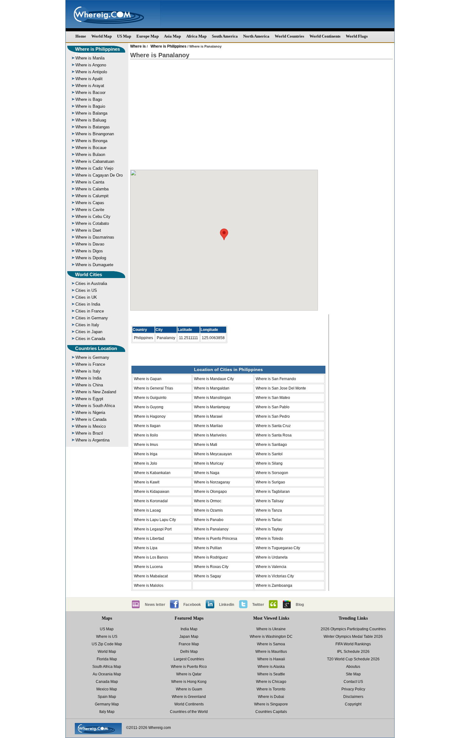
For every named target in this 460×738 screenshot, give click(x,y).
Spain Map (107, 696)
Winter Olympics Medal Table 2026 (353, 636)
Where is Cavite (89, 209)
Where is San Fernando (276, 379)
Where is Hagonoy (150, 416)
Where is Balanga (91, 113)
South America (225, 36)
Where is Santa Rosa (274, 435)
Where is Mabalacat (151, 576)
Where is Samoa (271, 644)
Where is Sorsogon (272, 473)
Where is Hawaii (271, 659)
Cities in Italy (87, 325)
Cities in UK (86, 297)
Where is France (90, 364)
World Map (101, 36)
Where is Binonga (91, 140)
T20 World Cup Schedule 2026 (353, 659)
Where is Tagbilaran (273, 491)
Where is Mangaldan (211, 388)
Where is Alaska (271, 666)
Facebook (192, 604)
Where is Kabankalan (152, 473)
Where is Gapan (147, 379)
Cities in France (89, 311)
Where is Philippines (169, 46)
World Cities (88, 274)
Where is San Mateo (273, 397)
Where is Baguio (90, 106)
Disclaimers (353, 696)
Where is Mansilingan (212, 397)
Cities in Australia (91, 283)
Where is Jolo (145, 463)
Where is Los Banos (151, 557)
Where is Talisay (270, 501)
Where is (138, 46)
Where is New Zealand (95, 392)
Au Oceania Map (107, 674)
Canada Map (107, 681)
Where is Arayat (89, 85)
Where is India (88, 378)
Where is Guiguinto (150, 397)
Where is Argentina (92, 440)
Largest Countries (189, 659)
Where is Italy (87, 371)
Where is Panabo (208, 520)
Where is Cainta (89, 182)
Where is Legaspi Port (152, 529)
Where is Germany (92, 357)
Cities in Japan (88, 331)
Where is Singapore (271, 704)
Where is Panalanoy (211, 529)
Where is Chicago (271, 681)
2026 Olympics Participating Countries (353, 629)
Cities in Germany (91, 318)
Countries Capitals (271, 712)
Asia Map (172, 36)
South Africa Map (106, 666)
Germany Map (107, 704)
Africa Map (196, 36)
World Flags (357, 36)
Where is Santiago (271, 444)
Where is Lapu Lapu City (155, 520)
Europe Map (147, 36)
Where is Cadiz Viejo (94, 168)
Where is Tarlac (269, 520)
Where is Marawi (208, 416)
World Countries (289, 36)
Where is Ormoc (207, 501)
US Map (124, 36)
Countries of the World (189, 712)
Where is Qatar (189, 674)
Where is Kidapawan (151, 491)
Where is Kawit (146, 482)
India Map (189, 629)
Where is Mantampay (212, 407)
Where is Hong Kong (189, 681)
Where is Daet (88, 230)
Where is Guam (189, 689)
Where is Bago (88, 99)
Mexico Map (106, 689)
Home (80, 36)
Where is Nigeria (90, 412)
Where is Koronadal (151, 501)
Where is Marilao (208, 426)
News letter (155, 604)
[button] (224, 234)
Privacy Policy (353, 689)
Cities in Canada (90, 338)
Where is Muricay (208, 463)
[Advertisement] (261, 114)
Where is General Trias (153, 388)
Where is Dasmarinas (94, 237)
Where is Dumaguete (94, 264)
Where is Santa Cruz (273, 426)
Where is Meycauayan (213, 454)
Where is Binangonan (94, 134)
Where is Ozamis (208, 510)
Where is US (106, 636)
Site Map (353, 674)
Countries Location (96, 348)
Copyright (353, 704)
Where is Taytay (269, 529)
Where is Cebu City (92, 216)
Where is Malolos (148, 585)
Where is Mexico (90, 426)
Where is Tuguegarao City (278, 548)
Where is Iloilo (146, 435)
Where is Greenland (189, 696)
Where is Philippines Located (97, 51)
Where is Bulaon (90, 154)
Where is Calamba (92, 189)
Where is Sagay (207, 576)
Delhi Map (189, 651)
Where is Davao (89, 244)
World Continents (324, 36)
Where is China (89, 385)
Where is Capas (89, 202)
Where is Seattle (271, 674)
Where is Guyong (148, 407)
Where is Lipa (145, 548)
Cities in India (87, 304)
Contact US (353, 681)
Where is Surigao (270, 482)
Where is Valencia (271, 567)
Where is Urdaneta (272, 557)
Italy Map (107, 712)
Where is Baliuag (90, 120)
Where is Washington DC (271, 636)
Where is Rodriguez (211, 557)
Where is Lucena (148, 567)
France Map (189, 644)
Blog (300, 604)
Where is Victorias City (275, 576)
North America (256, 36)
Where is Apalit (89, 78)
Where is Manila (90, 58)
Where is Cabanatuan (94, 161)
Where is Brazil (89, 433)
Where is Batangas (92, 127)
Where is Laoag (147, 510)
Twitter (258, 604)
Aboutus (353, 666)
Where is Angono (90, 65)
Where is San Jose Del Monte (281, 388)
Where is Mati (205, 444)
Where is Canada (90, 419)
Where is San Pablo (272, 407)
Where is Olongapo (210, 491)
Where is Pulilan (208, 548)
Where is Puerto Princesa (215, 538)
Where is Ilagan (147, 426)
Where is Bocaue (90, 147)
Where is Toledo (269, 538)
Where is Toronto (271, 689)
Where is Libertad (149, 538)
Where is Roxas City (211, 567)
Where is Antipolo (91, 72)
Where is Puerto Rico (189, 666)
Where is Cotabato (92, 223)
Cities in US (86, 290)
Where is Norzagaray (212, 482)
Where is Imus (146, 444)
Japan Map (188, 636)
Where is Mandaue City (214, 379)
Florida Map (107, 659)
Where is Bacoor (90, 92)
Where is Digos (89, 251)
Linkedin (226, 604)
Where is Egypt (89, 398)
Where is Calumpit (92, 196)
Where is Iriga (145, 454)
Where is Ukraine (271, 629)
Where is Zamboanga (274, 585)
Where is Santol (269, 454)
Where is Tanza (269, 510)
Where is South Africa (95, 405)
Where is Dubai (271, 696)
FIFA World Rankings (353, 644)
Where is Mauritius (271, 651)
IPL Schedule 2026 (353, 651)
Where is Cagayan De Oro (99, 175)
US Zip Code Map (107, 644)
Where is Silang (269, 463)
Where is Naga (206, 473)
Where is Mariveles (210, 435)
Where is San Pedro (273, 416)
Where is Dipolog (90, 257)
